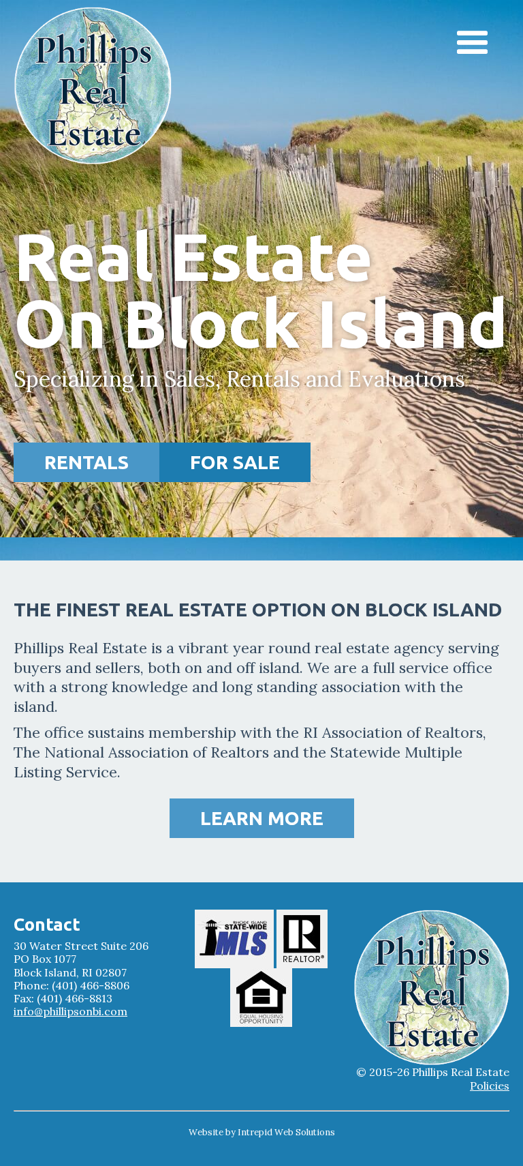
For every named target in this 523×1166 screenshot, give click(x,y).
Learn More (261, 817)
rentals (86, 462)
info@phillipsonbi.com (70, 1011)
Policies (489, 1085)
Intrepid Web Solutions (286, 1132)
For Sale (235, 462)
